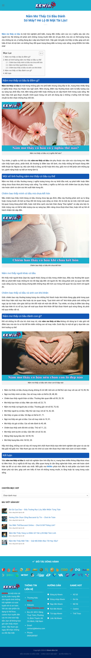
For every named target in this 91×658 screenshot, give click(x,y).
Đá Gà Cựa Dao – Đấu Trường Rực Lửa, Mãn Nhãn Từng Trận (35, 509)
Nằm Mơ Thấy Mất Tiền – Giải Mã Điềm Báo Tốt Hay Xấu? (33, 541)
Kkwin (29, 601)
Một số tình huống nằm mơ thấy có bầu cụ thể (23, 60)
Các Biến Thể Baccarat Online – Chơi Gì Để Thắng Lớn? (32, 525)
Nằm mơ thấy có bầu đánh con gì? (18, 70)
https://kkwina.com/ (35, 608)
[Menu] (3, 5)
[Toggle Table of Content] (40, 53)
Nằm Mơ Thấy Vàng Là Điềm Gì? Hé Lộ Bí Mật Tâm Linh (32, 533)
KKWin (49, 466)
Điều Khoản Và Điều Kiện (29, 654)
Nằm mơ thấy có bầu (11, 34)
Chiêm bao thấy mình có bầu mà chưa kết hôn (26, 62)
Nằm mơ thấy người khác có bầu (21, 65)
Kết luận (8, 73)
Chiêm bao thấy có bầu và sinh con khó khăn (25, 68)
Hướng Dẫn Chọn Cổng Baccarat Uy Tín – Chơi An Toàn (32, 517)
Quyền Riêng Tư (65, 654)
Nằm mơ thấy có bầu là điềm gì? (17, 57)
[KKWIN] (45, 5)
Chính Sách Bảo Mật (49, 654)
